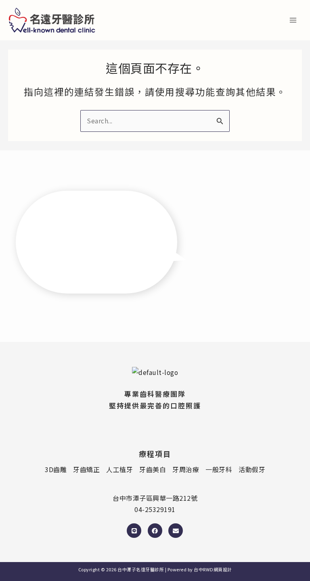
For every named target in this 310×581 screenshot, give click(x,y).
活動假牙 (252, 469)
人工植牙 (119, 469)
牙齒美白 (152, 469)
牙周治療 (185, 469)
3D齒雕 (56, 469)
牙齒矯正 (86, 469)
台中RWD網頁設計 (213, 569)
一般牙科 (218, 469)
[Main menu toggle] (293, 20)
